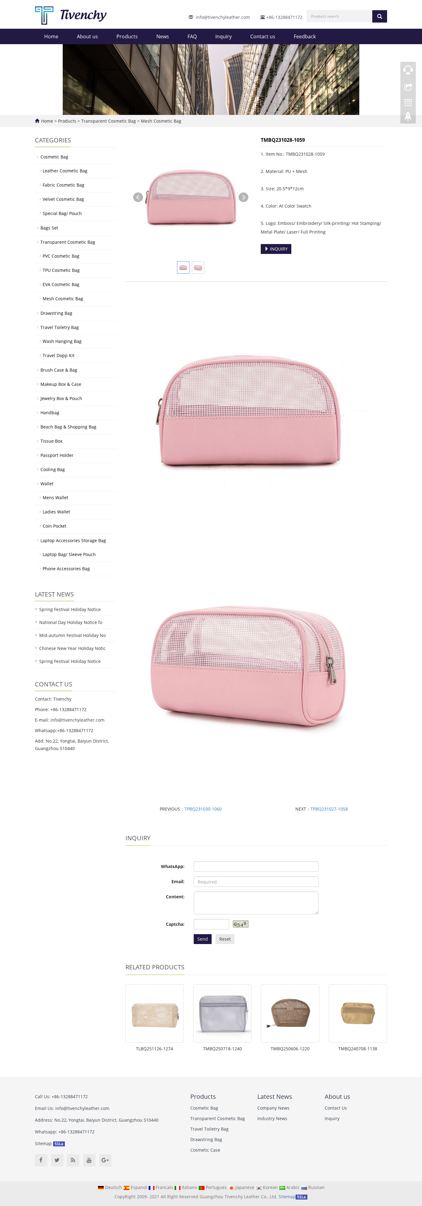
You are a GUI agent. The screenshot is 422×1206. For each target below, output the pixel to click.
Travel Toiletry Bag (59, 327)
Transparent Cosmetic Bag (108, 121)
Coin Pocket (54, 526)
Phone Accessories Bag (66, 568)
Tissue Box (51, 441)
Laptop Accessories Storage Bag (73, 540)
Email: (177, 881)
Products (127, 36)
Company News (273, 1108)
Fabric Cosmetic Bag (63, 185)
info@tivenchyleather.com (223, 17)
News (162, 36)
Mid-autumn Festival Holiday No (72, 635)
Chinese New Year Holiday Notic (72, 648)
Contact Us (336, 1108)
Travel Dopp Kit (58, 355)
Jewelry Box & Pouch (61, 398)
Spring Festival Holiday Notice (70, 609)
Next (243, 197)
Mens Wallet (55, 497)
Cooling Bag (52, 469)
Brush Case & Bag (58, 370)
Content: (175, 897)
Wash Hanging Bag (62, 341)
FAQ (192, 36)
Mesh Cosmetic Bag (160, 121)
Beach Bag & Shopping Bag (68, 427)
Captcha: (175, 924)
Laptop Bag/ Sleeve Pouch (69, 554)
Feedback (305, 36)
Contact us (262, 36)
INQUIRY (278, 249)
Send (202, 939)
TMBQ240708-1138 (357, 1049)
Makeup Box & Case (60, 384)
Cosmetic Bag (54, 157)
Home (51, 36)
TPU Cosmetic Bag (61, 270)
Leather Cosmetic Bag (65, 171)
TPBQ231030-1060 (203, 809)
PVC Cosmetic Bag (61, 256)
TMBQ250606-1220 (290, 1049)
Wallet (46, 484)
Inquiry (223, 36)
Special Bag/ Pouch (62, 213)
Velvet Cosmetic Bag (63, 199)
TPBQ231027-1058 (329, 809)
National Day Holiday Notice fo (70, 622)
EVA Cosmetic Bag (61, 284)
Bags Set (49, 228)
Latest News (274, 1096)
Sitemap (43, 1143)
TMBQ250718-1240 (222, 1049)
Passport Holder (57, 455)
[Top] (408, 118)
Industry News (272, 1118)
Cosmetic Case (205, 1150)
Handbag (49, 412)
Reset (225, 939)
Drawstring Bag (56, 313)
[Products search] (379, 16)
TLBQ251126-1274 (154, 1049)
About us (87, 36)
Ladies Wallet (56, 512)
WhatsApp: (172, 866)
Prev (138, 197)
